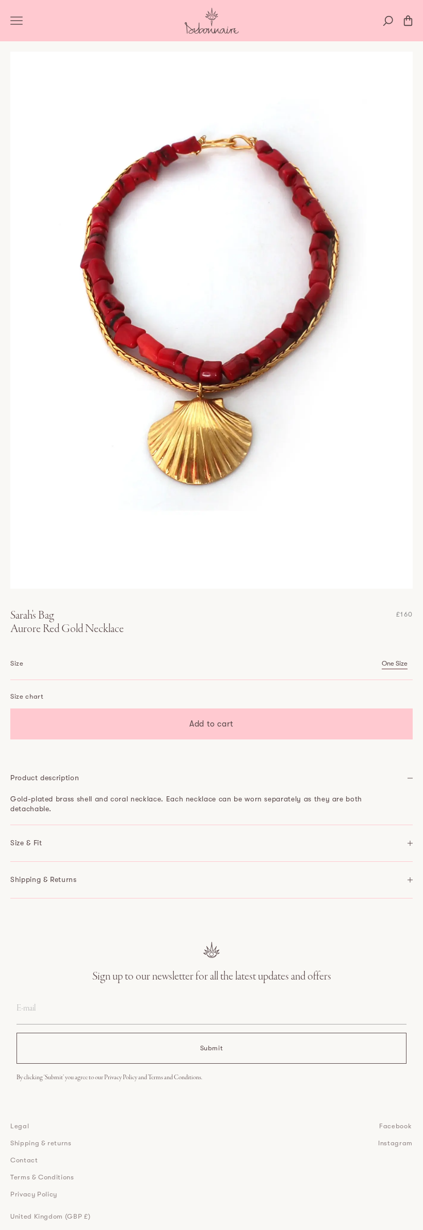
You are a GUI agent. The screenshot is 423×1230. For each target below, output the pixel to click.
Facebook (395, 1126)
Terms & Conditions (42, 1177)
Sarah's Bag (32, 616)
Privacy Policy (121, 1077)
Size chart (27, 696)
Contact (24, 1160)
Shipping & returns (41, 1143)
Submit (211, 1048)
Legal (19, 1126)
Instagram (395, 1143)
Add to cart (211, 724)
